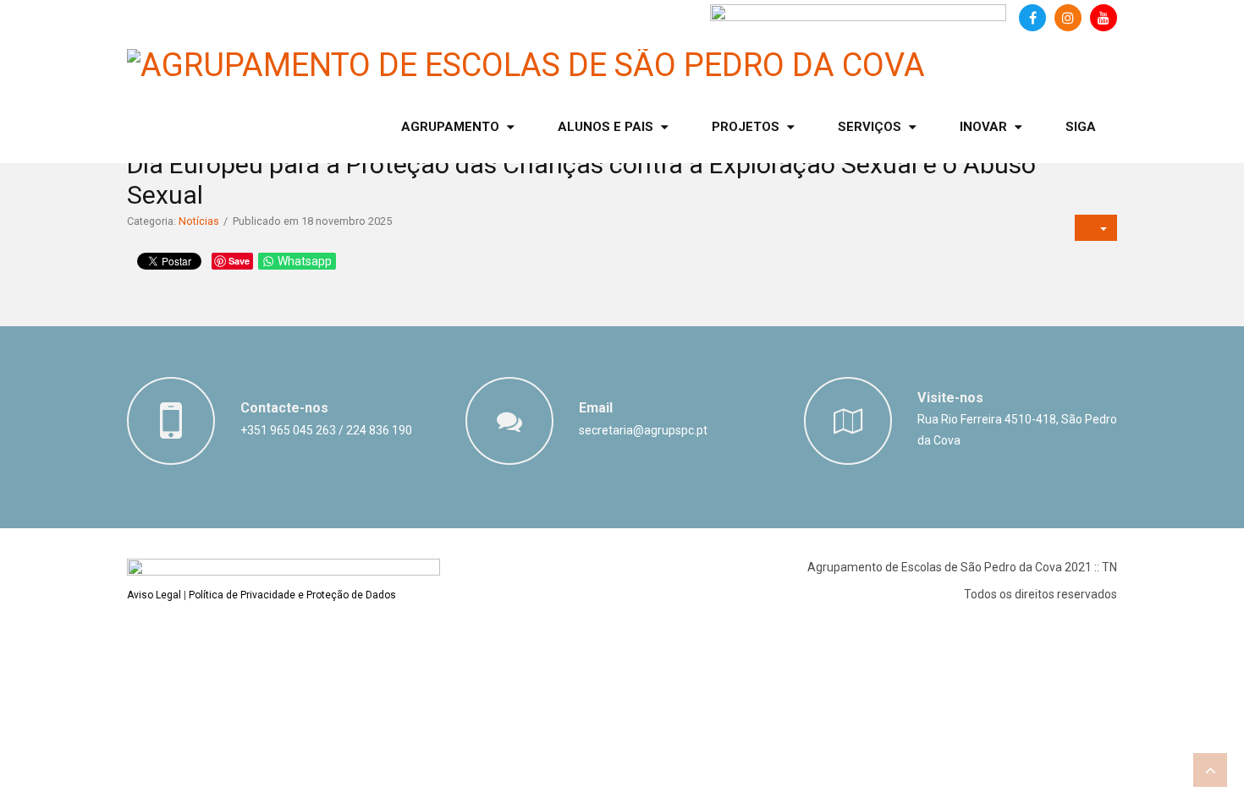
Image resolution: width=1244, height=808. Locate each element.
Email (596, 408)
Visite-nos (950, 398)
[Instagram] (1068, 17)
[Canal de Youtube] (1103, 17)
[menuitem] (458, 127)
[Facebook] (1032, 17)
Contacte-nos (284, 408)
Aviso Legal (154, 595)
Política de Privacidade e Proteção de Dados (292, 595)
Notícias (199, 221)
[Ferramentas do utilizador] (1096, 228)
